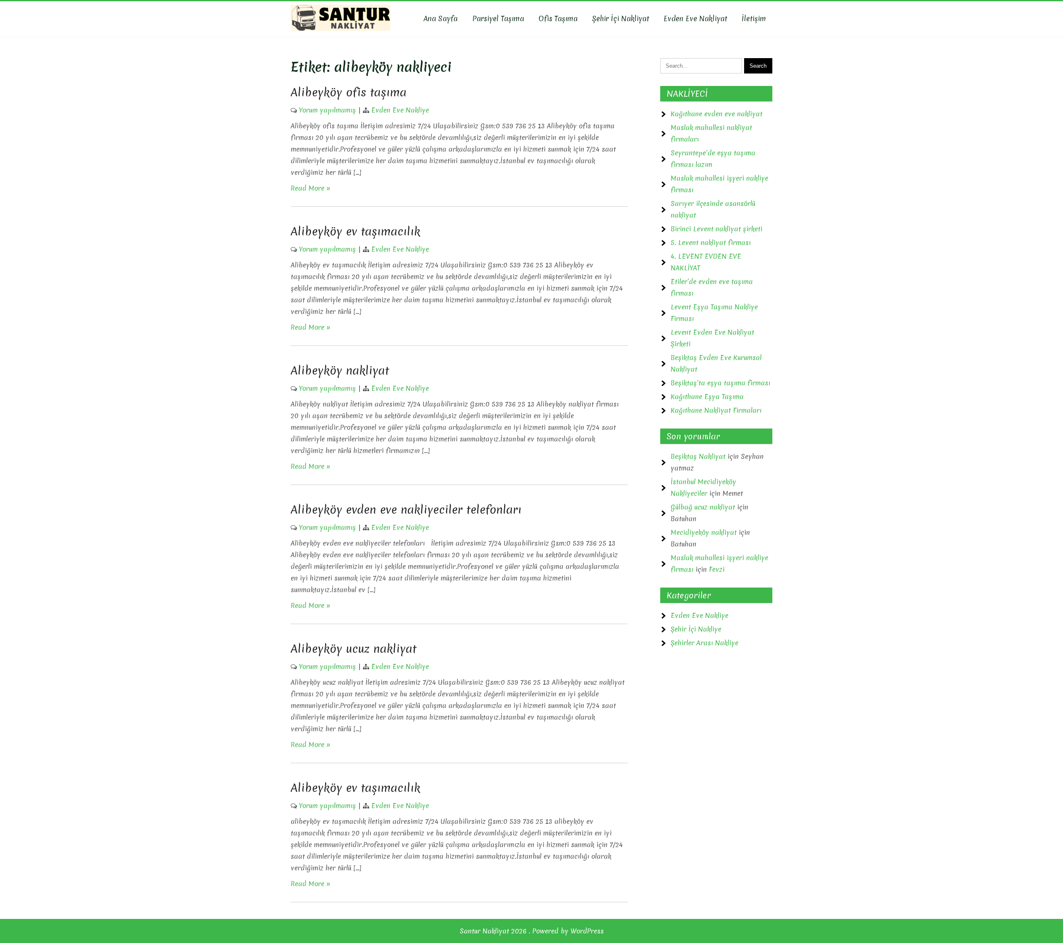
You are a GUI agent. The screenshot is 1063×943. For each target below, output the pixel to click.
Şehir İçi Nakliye (696, 629)
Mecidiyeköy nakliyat (704, 532)
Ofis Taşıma (558, 18)
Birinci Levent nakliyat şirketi (716, 228)
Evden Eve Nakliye (400, 110)
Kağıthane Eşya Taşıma (707, 396)
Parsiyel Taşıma (498, 18)
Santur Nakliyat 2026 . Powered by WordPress (532, 931)
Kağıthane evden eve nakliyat (716, 113)
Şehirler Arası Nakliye (704, 642)
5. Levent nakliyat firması (711, 242)
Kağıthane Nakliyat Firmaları (716, 410)
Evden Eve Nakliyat (695, 18)
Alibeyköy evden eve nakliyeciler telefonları (406, 509)
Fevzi (717, 569)
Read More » (311, 188)
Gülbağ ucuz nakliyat (703, 507)
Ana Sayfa (441, 18)
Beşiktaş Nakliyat (698, 456)
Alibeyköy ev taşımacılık (355, 231)
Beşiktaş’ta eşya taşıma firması (720, 382)
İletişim (754, 18)
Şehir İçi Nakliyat (620, 18)
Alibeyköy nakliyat (340, 370)
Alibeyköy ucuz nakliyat (353, 648)
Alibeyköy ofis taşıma (349, 92)
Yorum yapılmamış (327, 110)
